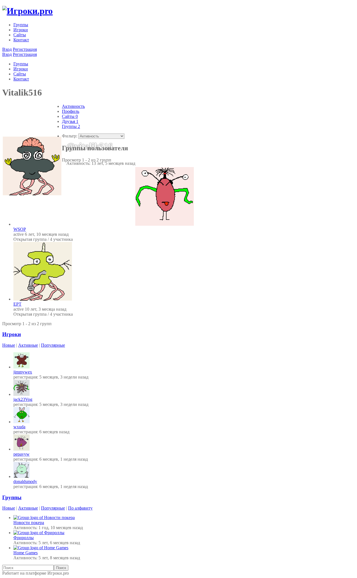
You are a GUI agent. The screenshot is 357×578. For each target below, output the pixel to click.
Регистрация (25, 49)
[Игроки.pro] (27, 11)
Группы (20, 24)
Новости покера (28, 522)
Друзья (70, 121)
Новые (8, 345)
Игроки (20, 29)
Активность (73, 106)
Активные (28, 345)
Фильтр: (69, 136)
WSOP (19, 229)
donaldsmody (25, 481)
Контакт (21, 39)
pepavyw (21, 454)
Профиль (70, 111)
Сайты (19, 34)
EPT (17, 304)
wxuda (19, 426)
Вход (7, 49)
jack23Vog (22, 399)
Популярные (53, 345)
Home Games (25, 552)
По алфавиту (80, 508)
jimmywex (22, 372)
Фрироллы (23, 537)
